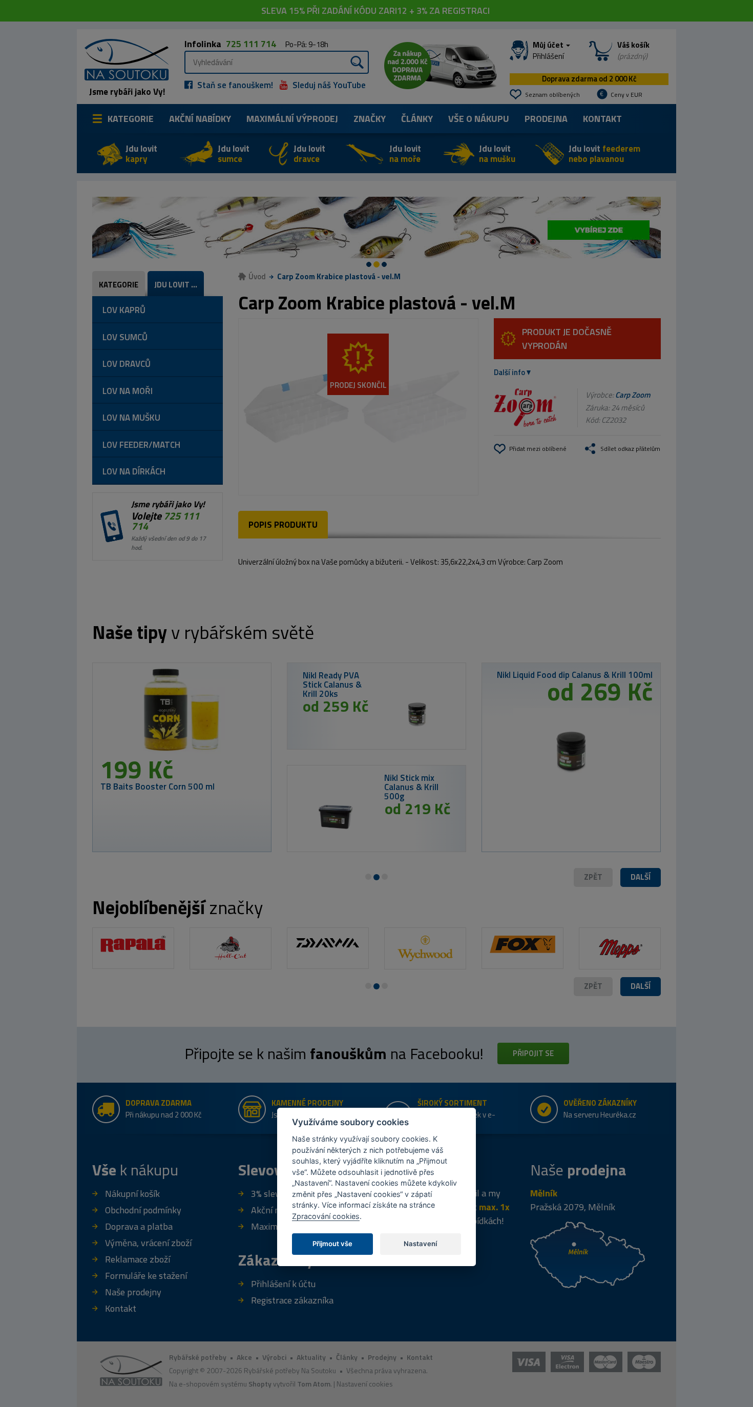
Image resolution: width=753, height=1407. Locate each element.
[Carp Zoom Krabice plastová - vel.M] (358, 406)
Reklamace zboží (137, 1259)
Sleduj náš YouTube (328, 85)
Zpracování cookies (326, 1216)
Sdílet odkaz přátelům (630, 448)
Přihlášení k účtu (283, 1284)
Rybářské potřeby (197, 1357)
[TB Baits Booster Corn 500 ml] (181, 713)
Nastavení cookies (365, 1383)
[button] (640, 877)
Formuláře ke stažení (146, 1275)
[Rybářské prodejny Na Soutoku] (587, 1253)
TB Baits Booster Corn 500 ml (157, 786)
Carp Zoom (633, 395)
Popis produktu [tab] (283, 524)
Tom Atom (313, 1383)
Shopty (259, 1383)
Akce (244, 1357)
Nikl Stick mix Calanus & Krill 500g (411, 787)
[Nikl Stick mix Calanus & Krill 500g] (336, 816)
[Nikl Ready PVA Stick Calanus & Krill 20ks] (417, 714)
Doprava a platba (139, 1226)
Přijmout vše (332, 1243)
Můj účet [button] (549, 51)
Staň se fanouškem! (234, 85)
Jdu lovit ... (175, 285)
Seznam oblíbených (552, 94)
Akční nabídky (200, 119)
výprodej (292, 119)
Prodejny (382, 1357)
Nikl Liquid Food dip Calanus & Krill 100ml (575, 674)
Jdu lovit (141, 153)
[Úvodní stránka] (123, 58)
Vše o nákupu (478, 119)
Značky (369, 119)
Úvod (257, 276)
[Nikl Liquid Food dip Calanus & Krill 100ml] (571, 747)
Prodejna (546, 119)
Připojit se (533, 1053)
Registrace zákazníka (292, 1300)
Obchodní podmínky (143, 1210)
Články (417, 119)
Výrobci (274, 1357)
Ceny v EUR (626, 94)
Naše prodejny (133, 1292)
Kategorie (131, 119)
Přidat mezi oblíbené (538, 448)
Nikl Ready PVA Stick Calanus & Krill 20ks (332, 684)
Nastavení (420, 1243)
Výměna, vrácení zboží (148, 1243)
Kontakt (602, 119)
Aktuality (311, 1357)
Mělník (543, 1193)
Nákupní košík (132, 1194)
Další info (509, 372)
